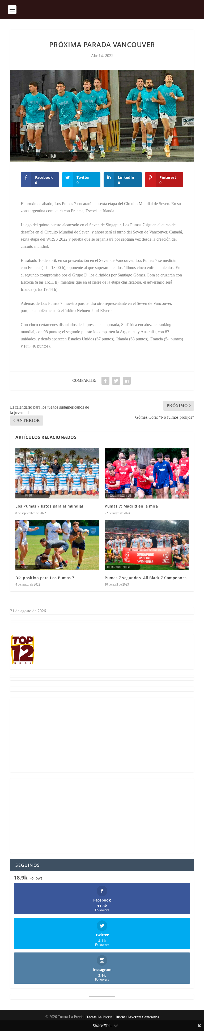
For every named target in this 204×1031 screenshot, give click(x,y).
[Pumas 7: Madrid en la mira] (147, 473)
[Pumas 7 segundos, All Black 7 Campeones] (147, 545)
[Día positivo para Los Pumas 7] (57, 545)
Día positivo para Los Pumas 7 (44, 577)
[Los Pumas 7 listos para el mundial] (57, 473)
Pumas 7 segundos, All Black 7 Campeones (146, 577)
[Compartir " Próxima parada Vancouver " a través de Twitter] (116, 380)
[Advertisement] (102, 735)
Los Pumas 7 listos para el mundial (49, 506)
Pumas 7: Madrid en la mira (131, 506)
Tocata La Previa (99, 1017)
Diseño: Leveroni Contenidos (137, 1017)
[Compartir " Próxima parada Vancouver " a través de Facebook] (105, 380)
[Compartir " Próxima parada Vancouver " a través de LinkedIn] (126, 380)
